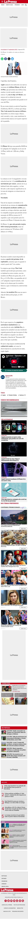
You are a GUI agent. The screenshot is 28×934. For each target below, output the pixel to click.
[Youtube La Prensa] (14, 901)
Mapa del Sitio (7, 911)
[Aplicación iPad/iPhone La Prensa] (17, 901)
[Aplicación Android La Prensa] (20, 901)
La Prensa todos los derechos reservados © (14, 894)
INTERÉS (4, 878)
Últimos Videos (17, 691)
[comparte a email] (12, 58)
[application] (14, 409)
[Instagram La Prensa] (11, 901)
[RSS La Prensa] (23, 901)
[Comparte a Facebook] (5, 58)
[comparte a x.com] (9, 58)
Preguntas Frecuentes (17, 911)
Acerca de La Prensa (7, 904)
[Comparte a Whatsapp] (2, 58)
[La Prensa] (7, 890)
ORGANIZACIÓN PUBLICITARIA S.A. (14, 897)
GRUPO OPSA (5, 886)
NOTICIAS (4, 876)
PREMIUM (4, 881)
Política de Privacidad (19, 904)
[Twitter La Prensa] (8, 901)
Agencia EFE (21, 49)
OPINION (4, 883)
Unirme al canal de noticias (15, 370)
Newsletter (20, 908)
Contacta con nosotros (10, 908)
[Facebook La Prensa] (5, 901)
